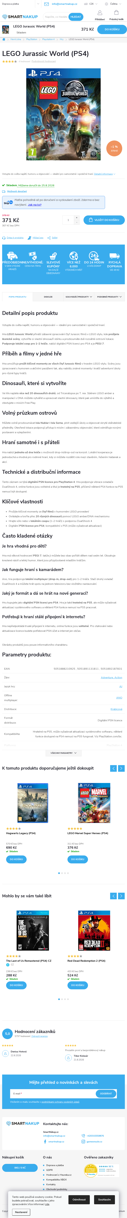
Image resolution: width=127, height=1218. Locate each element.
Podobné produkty (107, 297)
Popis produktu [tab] (17, 297)
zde (47, 1204)
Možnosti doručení (17, 191)
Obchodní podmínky (56, 1189)
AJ (120, 686)
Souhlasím (104, 1199)
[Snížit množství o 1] (76, 222)
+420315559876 (95, 1135)
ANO (119, 698)
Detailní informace (103, 174)
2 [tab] (62, 873)
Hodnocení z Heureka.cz (58, 1175)
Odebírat (106, 1093)
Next (121, 768)
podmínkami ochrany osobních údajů (60, 1101)
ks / (20, 1167)
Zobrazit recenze (39, 1036)
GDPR (49, 1170)
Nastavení (21, 1212)
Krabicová (116, 709)
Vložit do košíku (107, 220)
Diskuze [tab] (48, 297)
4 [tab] (68, 873)
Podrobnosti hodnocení (44, 61)
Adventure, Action (111, 677)
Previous (113, 768)
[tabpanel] (33, 822)
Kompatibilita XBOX (56, 1179)
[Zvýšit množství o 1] (76, 218)
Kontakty (51, 1184)
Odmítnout (79, 1199)
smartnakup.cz (56, 1141)
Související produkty (77, 297)
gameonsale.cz (94, 1141)
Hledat (76, 17)
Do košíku (112, 29)
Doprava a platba (10, 3)
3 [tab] (65, 873)
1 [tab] (59, 873)
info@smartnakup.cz (54, 1135)
